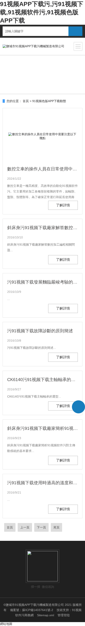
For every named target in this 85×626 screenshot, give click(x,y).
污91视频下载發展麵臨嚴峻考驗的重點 (42, 282)
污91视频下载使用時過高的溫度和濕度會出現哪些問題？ (42, 482)
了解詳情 (63, 205)
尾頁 (56, 527)
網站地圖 (6, 624)
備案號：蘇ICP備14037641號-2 (31, 610)
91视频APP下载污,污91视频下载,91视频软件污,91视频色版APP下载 (41, 12)
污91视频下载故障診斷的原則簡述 (40, 330)
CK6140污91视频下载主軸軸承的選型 (42, 379)
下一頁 (41, 527)
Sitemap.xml (45, 615)
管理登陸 (64, 615)
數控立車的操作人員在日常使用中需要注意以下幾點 (42, 168)
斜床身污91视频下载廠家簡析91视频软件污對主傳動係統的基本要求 (42, 428)
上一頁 (24, 527)
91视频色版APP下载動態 (49, 101)
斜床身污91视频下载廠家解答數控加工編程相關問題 (42, 227)
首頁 (26, 101)
